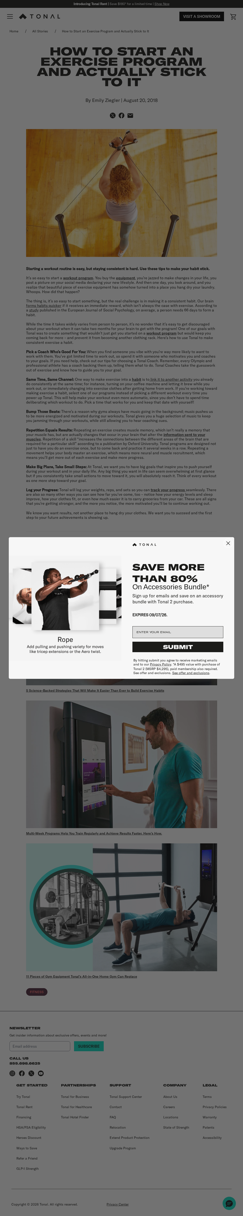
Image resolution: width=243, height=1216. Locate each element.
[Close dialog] (228, 543)
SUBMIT (178, 647)
